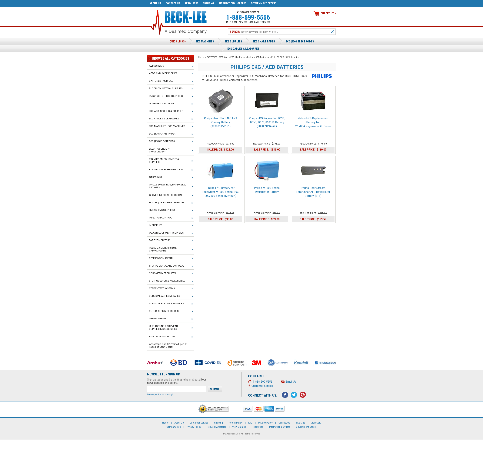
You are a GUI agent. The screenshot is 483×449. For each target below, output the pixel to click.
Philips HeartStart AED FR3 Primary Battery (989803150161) (220, 122)
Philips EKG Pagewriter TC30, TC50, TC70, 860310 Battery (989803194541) (267, 122)
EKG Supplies (233, 41)
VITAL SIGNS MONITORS (162, 336)
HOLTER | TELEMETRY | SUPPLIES (166, 202)
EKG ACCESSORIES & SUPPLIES (166, 111)
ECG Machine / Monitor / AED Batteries (249, 57)
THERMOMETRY (157, 318)
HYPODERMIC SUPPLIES (162, 210)
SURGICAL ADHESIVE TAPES (164, 295)
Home (201, 57)
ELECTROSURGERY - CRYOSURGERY (160, 150)
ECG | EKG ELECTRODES (300, 41)
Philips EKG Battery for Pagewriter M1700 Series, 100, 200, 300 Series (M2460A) (220, 192)
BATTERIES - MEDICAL (217, 57)
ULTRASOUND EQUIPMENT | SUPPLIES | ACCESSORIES (164, 327)
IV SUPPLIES (155, 225)
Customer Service (262, 385)
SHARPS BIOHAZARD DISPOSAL (166, 265)
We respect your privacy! (160, 394)
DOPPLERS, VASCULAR (161, 103)
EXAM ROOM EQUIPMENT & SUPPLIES (164, 160)
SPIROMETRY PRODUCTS (162, 273)
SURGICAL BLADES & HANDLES (166, 303)
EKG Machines (205, 41)
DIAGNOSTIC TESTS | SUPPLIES (166, 96)
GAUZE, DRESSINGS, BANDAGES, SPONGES (167, 186)
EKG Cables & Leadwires (243, 48)
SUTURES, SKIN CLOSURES (164, 311)
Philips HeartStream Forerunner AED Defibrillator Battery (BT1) (313, 192)
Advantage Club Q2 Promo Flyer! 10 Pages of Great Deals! (168, 345)
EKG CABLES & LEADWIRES (164, 118)
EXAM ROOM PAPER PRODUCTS (166, 169)
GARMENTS (155, 177)
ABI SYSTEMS (156, 65)
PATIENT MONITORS (160, 240)
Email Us (291, 381)
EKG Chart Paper (264, 41)
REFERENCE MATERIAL (161, 258)
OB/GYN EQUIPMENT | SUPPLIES (166, 232)
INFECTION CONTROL (160, 217)
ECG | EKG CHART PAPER (162, 133)
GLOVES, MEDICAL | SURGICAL (166, 195)
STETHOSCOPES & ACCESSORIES (167, 280)
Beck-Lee (235, 434)
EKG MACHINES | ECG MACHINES (167, 126)
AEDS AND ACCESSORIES (163, 73)
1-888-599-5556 (262, 381)
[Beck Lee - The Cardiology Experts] (186, 16)
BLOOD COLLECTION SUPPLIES (166, 88)
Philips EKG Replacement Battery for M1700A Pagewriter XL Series (313, 122)
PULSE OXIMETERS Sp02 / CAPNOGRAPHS (163, 249)
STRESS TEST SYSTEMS (162, 288)
